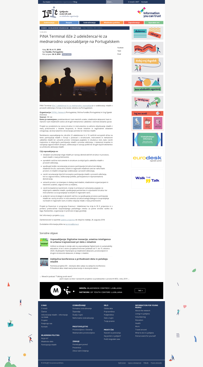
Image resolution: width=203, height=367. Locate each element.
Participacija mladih (48, 344)
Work (137, 326)
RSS (162, 2)
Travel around (141, 329)
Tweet (119, 51)
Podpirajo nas (46, 323)
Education (139, 320)
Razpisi (69, 22)
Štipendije (76, 311)
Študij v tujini (78, 315)
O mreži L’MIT (133, 2)
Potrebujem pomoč (80, 344)
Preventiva (77, 347)
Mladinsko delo (47, 341)
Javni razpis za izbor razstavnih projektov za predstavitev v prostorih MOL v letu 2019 (93, 279)
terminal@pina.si (72, 224)
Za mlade (46, 2)
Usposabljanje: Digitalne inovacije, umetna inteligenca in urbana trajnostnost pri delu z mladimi (80, 240)
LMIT (47, 363)
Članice (44, 311)
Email (119, 54)
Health (138, 323)
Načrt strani (122, 363)
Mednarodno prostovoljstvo (84, 333)
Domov (44, 28)
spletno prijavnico (68, 220)
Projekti (44, 320)
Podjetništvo (109, 315)
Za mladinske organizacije (58, 28)
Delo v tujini (108, 318)
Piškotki (146, 363)
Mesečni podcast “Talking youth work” (57, 276)
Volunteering (140, 317)
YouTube (154, 2)
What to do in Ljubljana (144, 333)
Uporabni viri (153, 22)
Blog (75, 2)
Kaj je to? (44, 338)
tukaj (62, 215)
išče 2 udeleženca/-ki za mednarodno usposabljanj (72, 105)
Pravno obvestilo (156, 363)
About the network (142, 310)
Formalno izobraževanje (82, 308)
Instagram (158, 2)
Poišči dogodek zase (112, 339)
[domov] (62, 17)
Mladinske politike (112, 22)
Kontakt (144, 2)
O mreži (44, 308)
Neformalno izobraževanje (83, 318)
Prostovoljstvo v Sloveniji (82, 329)
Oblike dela (108, 308)
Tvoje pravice (109, 321)
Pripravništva (109, 311)
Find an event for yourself (145, 336)
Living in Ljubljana (142, 314)
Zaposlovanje (134, 22)
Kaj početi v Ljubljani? (112, 336)
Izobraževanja (89, 22)
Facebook (150, 2)
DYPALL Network (58, 112)
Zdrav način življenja (81, 351)
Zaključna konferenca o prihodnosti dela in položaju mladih (79, 260)
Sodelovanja (49, 22)
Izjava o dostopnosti (134, 363)
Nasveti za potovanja (112, 333)
